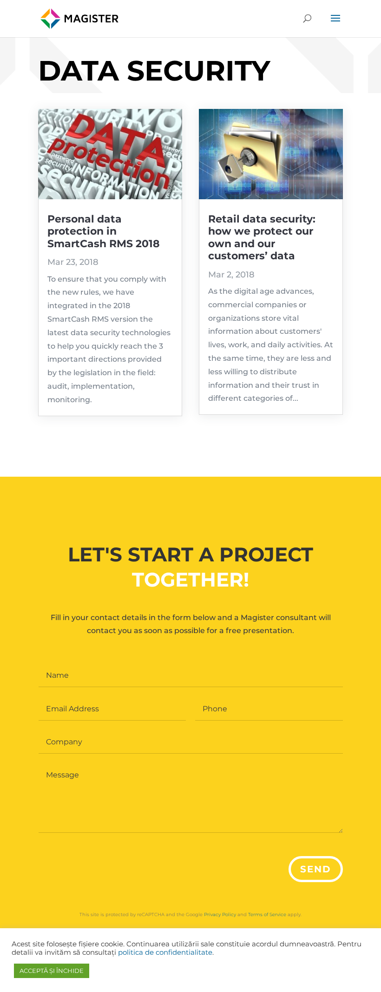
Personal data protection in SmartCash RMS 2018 (103, 231)
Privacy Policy (220, 914)
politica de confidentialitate (165, 952)
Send (315, 869)
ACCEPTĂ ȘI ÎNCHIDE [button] (52, 970)
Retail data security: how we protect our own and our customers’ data (261, 237)
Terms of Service (267, 914)
